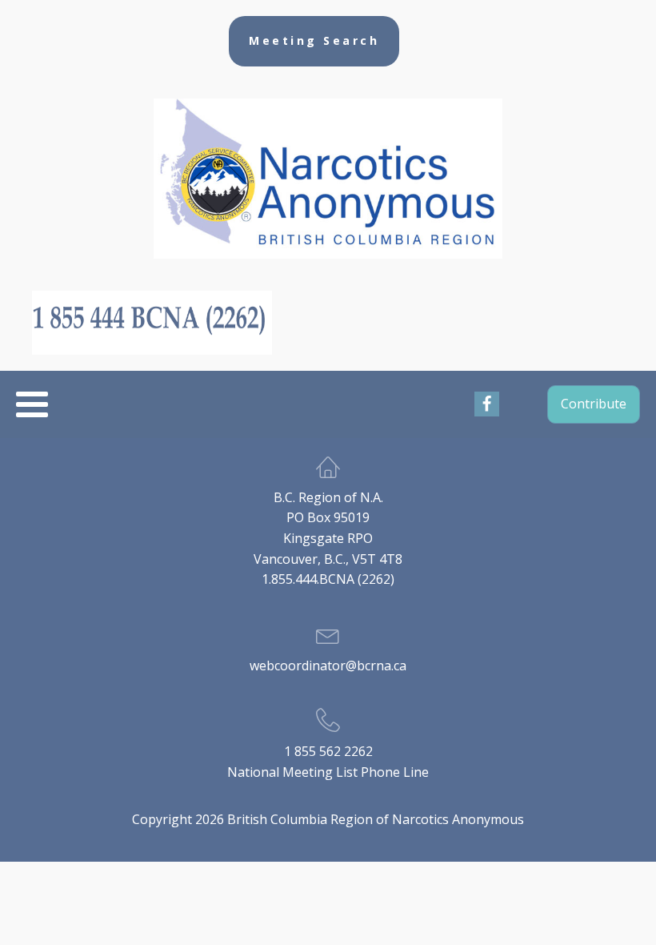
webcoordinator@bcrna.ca (328, 665)
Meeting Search (314, 40)
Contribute (593, 403)
